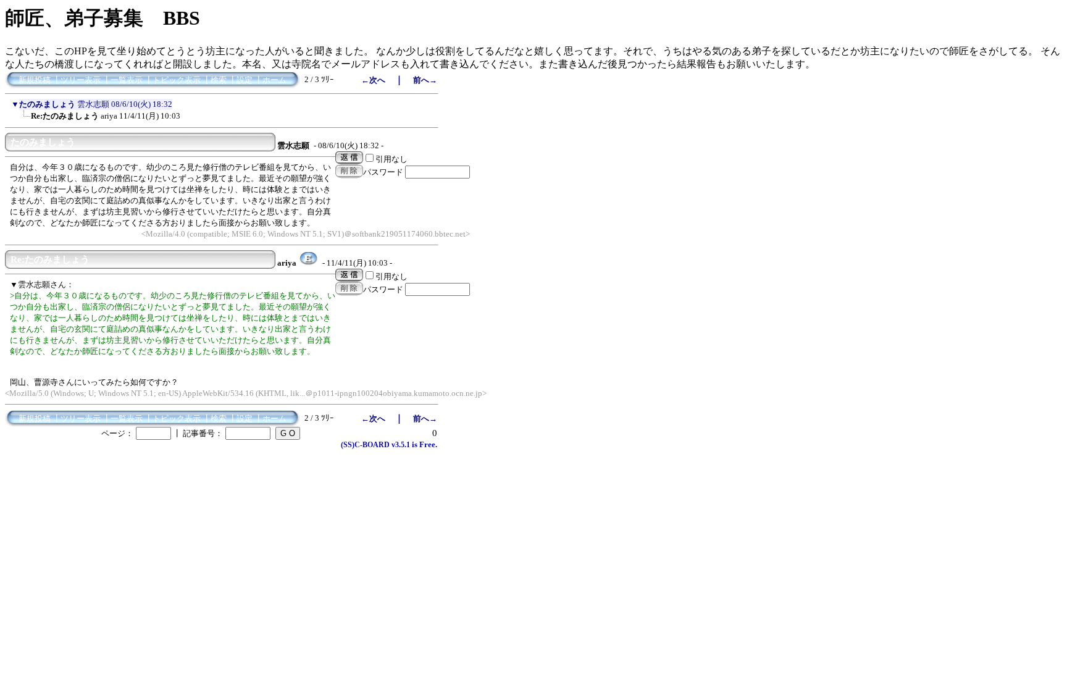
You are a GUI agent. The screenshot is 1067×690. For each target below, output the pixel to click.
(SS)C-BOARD (365, 444)
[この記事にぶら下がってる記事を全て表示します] (25, 120)
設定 (244, 80)
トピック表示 (177, 80)
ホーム (274, 80)
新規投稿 (35, 80)
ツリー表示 (81, 80)
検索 (219, 80)
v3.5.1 (400, 444)
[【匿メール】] (308, 263)
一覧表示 (127, 80)
